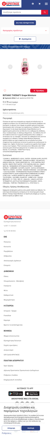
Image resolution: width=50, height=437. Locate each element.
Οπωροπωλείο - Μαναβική (14, 281)
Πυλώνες (7, 242)
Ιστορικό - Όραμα (10, 311)
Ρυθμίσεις (7, 433)
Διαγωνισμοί (8, 350)
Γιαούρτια (7, 286)
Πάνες (6, 276)
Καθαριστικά (8, 295)
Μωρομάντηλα (9, 300)
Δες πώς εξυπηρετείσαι (25, 23)
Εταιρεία (7, 265)
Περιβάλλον (8, 251)
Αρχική (4, 46)
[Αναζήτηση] (44, 12)
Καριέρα (7, 320)
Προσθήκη (40, 91)
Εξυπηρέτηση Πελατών (12, 341)
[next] (39, 66)
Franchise (7, 315)
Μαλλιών (27, 46)
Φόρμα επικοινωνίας (11, 336)
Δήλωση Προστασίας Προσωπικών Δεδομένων (21, 370)
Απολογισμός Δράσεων (12, 261)
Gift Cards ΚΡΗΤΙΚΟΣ (11, 355)
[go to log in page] (33, 4)
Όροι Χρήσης (8, 366)
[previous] (10, 66)
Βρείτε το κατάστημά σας (13, 325)
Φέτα (6, 290)
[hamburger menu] (46, 4)
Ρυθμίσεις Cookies (11, 375)
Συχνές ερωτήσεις (11, 345)
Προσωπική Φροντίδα (15, 46)
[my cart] (40, 4)
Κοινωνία (7, 247)
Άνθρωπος (8, 256)
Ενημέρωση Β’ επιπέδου (13, 380)
